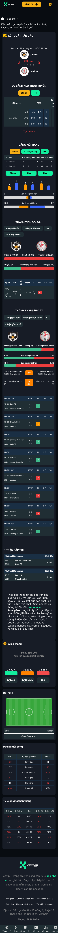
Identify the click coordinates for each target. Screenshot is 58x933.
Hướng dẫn (9, 899)
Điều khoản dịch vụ (45, 899)
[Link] (9, 4)
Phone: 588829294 (29, 919)
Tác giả (40, 904)
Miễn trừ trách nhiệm (25, 904)
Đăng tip (29, 4)
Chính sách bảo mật (25, 899)
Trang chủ (10, 18)
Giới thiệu (10, 904)
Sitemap (48, 904)
